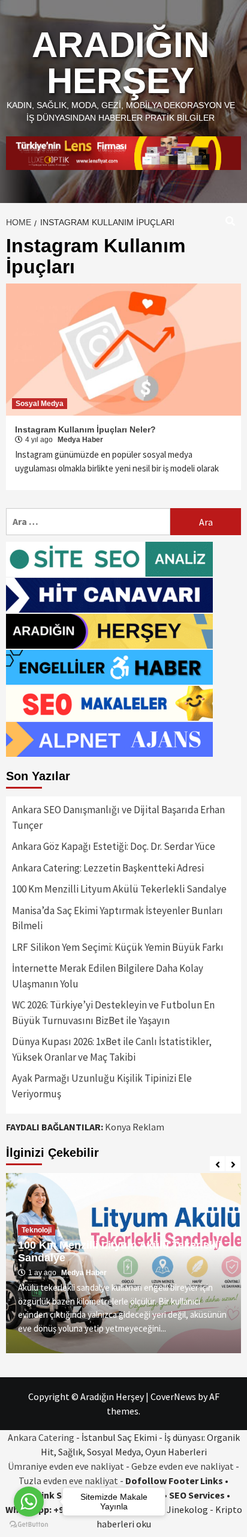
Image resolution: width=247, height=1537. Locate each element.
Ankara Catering (41, 1437)
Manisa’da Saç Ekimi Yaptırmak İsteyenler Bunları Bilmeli (117, 918)
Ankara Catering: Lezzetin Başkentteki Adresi (108, 868)
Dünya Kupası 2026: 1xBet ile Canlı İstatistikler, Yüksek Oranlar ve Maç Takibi (112, 1049)
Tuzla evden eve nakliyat (68, 1481)
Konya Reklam (134, 1127)
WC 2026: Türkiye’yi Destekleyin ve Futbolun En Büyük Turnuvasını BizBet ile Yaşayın (113, 1012)
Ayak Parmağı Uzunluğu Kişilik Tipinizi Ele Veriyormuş (102, 1086)
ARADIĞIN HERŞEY (120, 63)
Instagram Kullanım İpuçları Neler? (85, 429)
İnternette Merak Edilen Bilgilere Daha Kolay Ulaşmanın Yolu (107, 976)
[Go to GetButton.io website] (29, 1525)
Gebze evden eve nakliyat (182, 1466)
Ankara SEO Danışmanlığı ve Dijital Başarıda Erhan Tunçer (118, 817)
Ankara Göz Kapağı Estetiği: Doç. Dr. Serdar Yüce (113, 846)
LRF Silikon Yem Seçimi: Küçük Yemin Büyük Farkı (118, 947)
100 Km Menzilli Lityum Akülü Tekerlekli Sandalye (119, 889)
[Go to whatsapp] (29, 1502)
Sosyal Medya (40, 403)
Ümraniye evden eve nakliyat (66, 1466)
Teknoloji (37, 1230)
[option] (123, 1263)
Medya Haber (80, 439)
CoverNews (173, 1396)
